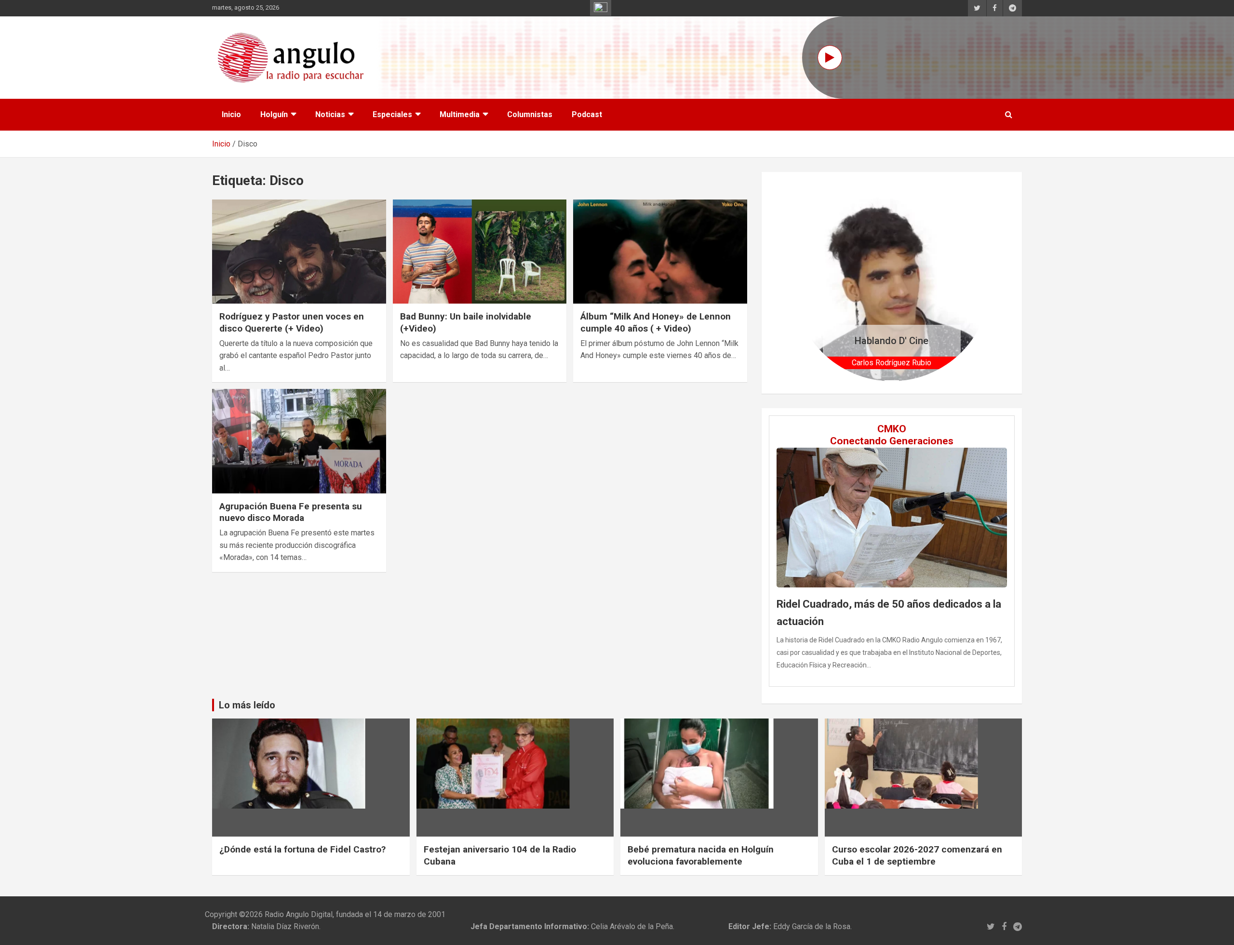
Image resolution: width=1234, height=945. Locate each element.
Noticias (330, 114)
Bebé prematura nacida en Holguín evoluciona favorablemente (701, 855)
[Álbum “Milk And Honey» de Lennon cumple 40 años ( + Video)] (660, 251)
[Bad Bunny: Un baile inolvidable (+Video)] (479, 251)
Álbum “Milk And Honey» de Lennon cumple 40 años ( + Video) (655, 322)
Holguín (274, 114)
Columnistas (529, 114)
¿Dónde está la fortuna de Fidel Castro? (302, 849)
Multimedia (460, 114)
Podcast (587, 114)
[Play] (830, 57)
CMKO (891, 429)
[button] (808, 282)
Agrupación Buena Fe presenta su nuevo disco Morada (290, 512)
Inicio (231, 114)
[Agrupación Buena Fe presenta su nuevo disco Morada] (299, 441)
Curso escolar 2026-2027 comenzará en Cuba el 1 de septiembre (917, 855)
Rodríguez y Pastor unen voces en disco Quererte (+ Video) (291, 322)
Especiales (392, 114)
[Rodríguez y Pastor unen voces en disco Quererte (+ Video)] (299, 251)
